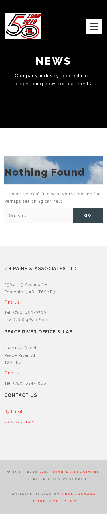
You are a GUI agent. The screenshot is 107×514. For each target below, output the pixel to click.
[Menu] (94, 26)
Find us (12, 302)
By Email (13, 411)
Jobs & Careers (20, 421)
